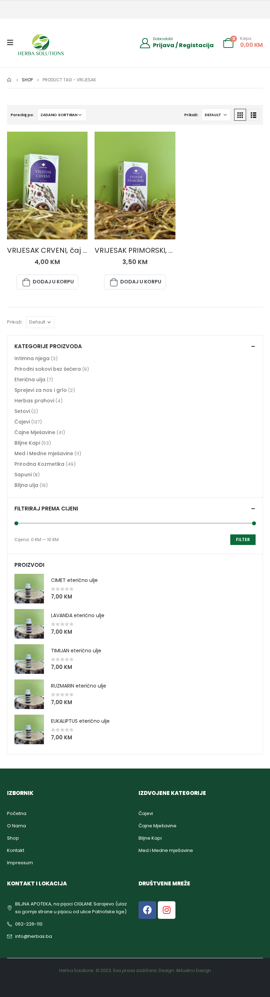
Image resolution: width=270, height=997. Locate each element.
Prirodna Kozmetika (39, 464)
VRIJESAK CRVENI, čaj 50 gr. (55, 250)
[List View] (253, 115)
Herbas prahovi (34, 400)
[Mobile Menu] (12, 43)
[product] (29, 588)
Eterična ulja (29, 379)
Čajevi (47, 234)
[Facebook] (147, 910)
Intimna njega (32, 358)
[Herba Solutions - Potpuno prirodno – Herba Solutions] (41, 44)
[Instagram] (166, 910)
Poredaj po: (22, 115)
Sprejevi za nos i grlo (40, 390)
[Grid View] (240, 115)
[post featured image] (47, 185)
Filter (243, 540)
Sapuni (23, 474)
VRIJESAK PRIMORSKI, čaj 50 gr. (148, 250)
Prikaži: (191, 115)
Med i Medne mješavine (43, 453)
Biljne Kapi (27, 442)
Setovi (22, 411)
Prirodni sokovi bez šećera (47, 368)
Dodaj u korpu (53, 281)
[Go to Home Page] (9, 80)
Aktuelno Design (193, 970)
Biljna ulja (26, 485)
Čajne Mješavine (34, 432)
